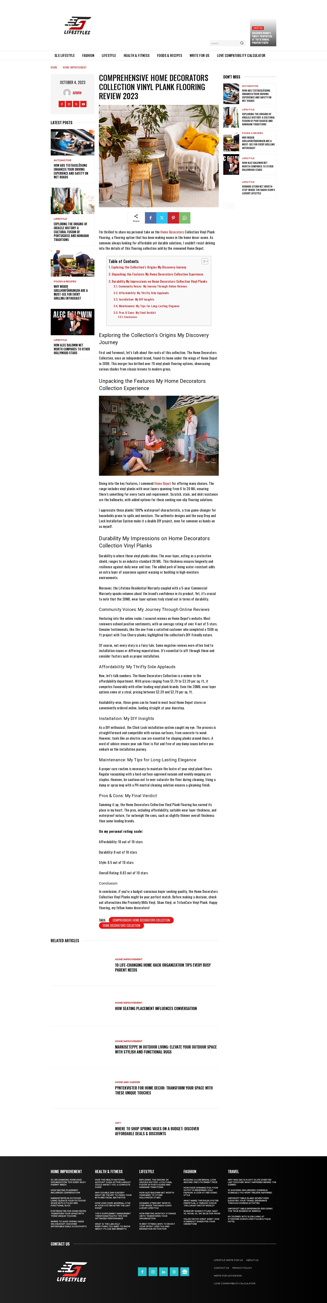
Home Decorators (172, 231)
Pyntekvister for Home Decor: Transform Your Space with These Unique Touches (164, 1090)
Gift (118, 1123)
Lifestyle (258, 28)
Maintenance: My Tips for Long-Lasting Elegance (149, 306)
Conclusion (130, 317)
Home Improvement (75, 67)
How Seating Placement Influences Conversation (156, 1008)
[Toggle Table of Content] (203, 261)
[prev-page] (225, 205)
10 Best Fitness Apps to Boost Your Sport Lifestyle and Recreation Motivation (157, 1226)
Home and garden (127, 1082)
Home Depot (162, 483)
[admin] (68, 93)
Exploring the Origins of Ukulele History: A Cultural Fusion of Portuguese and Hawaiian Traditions (71, 232)
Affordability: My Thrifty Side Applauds (144, 293)
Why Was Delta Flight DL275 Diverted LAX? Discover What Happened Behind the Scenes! (252, 1182)
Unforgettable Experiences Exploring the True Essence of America (250, 1209)
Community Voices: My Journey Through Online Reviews (153, 286)
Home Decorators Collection (121, 925)
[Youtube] (83, 104)
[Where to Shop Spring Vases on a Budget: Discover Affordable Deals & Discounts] (81, 1129)
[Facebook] (62, 104)
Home (54, 67)
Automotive (62, 160)
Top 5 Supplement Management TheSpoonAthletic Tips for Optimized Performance (113, 1216)
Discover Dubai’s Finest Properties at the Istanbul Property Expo (262, 38)
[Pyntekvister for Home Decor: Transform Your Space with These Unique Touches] (81, 1088)
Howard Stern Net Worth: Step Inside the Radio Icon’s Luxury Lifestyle (258, 189)
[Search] (241, 43)
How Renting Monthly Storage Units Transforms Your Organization (157, 1216)
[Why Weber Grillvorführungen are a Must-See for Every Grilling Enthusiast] (72, 263)
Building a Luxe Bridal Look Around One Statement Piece (200, 1181)
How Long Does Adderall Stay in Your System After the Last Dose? (113, 1205)
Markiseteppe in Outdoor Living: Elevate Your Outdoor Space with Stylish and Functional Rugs (166, 1049)
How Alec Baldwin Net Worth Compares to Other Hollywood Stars (72, 349)
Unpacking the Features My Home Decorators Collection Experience (157, 274)
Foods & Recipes (65, 281)
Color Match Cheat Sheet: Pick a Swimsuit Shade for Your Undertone (201, 1221)
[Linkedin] (163, 1271)
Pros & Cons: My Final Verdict (137, 313)
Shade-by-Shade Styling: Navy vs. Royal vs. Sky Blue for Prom (202, 1212)
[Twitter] (76, 104)
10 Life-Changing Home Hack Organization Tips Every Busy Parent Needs (163, 967)
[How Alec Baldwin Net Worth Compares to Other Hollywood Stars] (72, 322)
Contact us (60, 1244)
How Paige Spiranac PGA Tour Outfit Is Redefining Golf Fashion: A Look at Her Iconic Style (201, 1191)
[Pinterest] (173, 218)
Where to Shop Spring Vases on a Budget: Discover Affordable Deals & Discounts (157, 1131)
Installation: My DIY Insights (136, 299)
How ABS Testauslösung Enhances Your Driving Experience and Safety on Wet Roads (71, 171)
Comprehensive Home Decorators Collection (141, 920)
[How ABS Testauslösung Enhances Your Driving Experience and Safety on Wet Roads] (72, 142)
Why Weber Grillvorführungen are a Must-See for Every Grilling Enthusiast (71, 292)
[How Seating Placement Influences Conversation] (81, 1006)
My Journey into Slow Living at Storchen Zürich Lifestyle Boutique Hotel (249, 1219)
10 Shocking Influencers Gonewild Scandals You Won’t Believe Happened (250, 1191)
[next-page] (231, 205)
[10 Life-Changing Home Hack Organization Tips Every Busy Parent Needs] (81, 965)
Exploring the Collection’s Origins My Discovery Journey (148, 267)
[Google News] (184, 1271)
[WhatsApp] (184, 218)
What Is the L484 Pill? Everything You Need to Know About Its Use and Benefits (112, 1226)
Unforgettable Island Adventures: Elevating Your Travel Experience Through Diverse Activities (248, 1200)
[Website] (174, 1271)
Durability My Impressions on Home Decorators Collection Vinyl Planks (159, 281)
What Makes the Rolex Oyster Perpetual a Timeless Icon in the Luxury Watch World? (201, 1203)
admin (77, 92)
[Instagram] (69, 104)
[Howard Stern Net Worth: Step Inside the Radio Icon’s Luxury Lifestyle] (231, 188)
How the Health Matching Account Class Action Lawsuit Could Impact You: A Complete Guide (113, 1183)
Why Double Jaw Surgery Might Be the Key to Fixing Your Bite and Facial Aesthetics (113, 1195)
